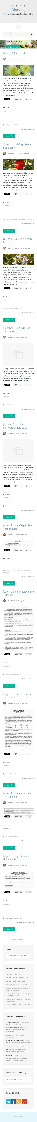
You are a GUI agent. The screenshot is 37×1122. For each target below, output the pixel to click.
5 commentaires (29, 313)
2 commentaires (29, 679)
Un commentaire (29, 129)
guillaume (24, 59)
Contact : (28, 1046)
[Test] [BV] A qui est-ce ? (16, 53)
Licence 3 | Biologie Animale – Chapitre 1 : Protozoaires (16, 1029)
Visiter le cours (13, 47)
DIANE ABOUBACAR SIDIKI (14, 1046)
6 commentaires (29, 223)
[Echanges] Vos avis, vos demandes (17, 985)
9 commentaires (29, 409)
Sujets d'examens (16, 674)
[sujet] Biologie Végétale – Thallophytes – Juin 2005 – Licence (18, 994)
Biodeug (18, 10)
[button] (3, 44)
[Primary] (18, 27)
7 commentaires (29, 576)
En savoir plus (9, 136)
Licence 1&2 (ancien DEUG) (13, 570)
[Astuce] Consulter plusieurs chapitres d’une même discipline (18, 989)
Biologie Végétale (10, 125)
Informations (18, 125)
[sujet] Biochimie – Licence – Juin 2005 (18, 1004)
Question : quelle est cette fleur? (16, 981)
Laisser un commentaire (26, 922)
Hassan (8, 1058)
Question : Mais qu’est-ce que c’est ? (17, 977)
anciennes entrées (17, 939)
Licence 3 (23, 570)
